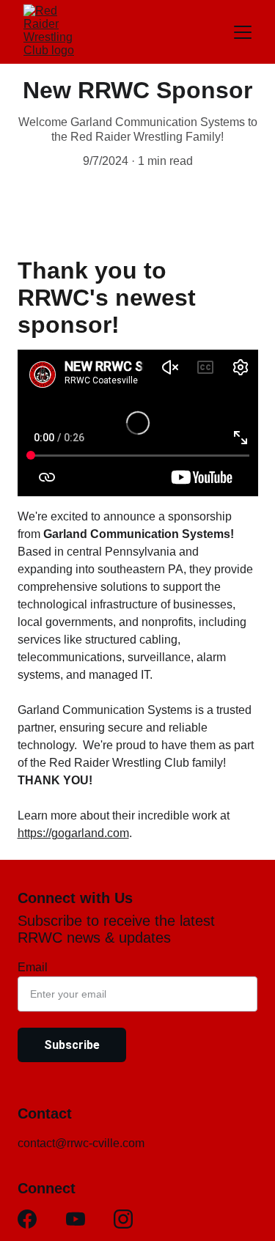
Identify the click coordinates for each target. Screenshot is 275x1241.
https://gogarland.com (73, 833)
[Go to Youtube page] (75, 1219)
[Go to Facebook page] (27, 1219)
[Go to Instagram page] (123, 1219)
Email (33, 967)
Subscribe (72, 1045)
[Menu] (243, 32)
